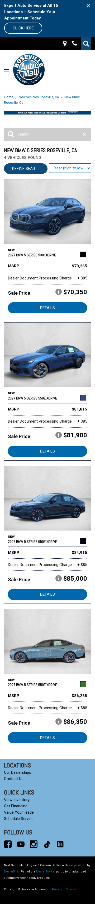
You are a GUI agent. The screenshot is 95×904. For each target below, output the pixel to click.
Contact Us (13, 778)
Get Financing (15, 806)
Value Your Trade (19, 812)
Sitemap (72, 889)
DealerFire (11, 871)
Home (9, 97)
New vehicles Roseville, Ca (39, 97)
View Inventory (17, 799)
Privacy (57, 889)
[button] (86, 43)
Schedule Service (19, 818)
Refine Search (26, 168)
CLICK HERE (23, 28)
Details (47, 307)
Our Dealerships (17, 772)
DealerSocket (45, 871)
